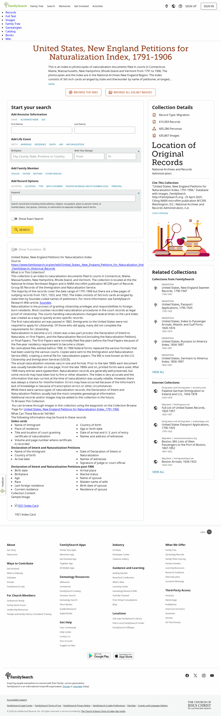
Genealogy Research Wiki (125, 591)
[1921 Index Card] (27, 506)
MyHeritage (171, 600)
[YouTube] (212, 675)
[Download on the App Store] (123, 655)
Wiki (8, 39)
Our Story (11, 550)
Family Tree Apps (68, 550)
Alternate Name (30, 119)
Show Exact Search (31, 218)
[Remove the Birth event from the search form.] (139, 151)
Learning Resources (174, 567)
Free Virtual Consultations (125, 600)
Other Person (53, 173)
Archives (117, 550)
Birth (14, 144)
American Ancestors (175, 608)
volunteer (78, 686)
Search (51, 6)
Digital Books (66, 613)
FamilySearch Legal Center (20, 705)
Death (52, 144)
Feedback (2, 482)
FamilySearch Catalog (70, 591)
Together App (66, 563)
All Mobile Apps (67, 567)
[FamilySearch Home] (15, 5)
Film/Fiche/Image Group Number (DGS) (87, 186)
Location (30, 186)
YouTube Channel (121, 595)
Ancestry (169, 595)
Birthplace (16, 150)
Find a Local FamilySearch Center (128, 623)
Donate (10, 582)
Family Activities (173, 563)
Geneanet (170, 613)
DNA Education (172, 576)
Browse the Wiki (86, 92)
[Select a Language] (173, 6)
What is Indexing (15, 573)
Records (11, 12)
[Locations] (166, 6)
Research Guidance (174, 572)
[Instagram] (203, 675)
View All (158, 372)
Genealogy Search (68, 600)
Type (41, 186)
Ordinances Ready (15, 600)
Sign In (209, 6)
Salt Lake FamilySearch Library (127, 618)
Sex (43, 119)
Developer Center (121, 554)
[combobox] (42, 156)
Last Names (80, 124)
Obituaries (65, 582)
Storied (168, 617)
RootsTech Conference (123, 577)
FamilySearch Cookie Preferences (109, 705)
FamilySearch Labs (16, 586)
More (52, 84)
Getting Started (120, 573)
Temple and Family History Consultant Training (29, 614)
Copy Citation (160, 213)
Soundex (45, 303)
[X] (195, 675)
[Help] (180, 6)
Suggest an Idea (67, 645)
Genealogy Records (174, 554)
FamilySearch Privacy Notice (76, 705)
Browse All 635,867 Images (133, 92)
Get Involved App (68, 559)
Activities (98, 6)
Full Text (11, 16)
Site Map (131, 705)
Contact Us (65, 636)
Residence (40, 144)
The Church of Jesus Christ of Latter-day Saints (103, 711)
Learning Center (120, 586)
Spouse (15, 173)
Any (61, 144)
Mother (37, 173)
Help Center (65, 632)
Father (26, 173)
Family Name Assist (16, 605)
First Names (17, 124)
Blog (115, 604)
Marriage (26, 144)
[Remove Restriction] (139, 193)
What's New (118, 582)
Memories (64, 6)
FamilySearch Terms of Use (48, 705)
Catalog (11, 31)
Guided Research (68, 608)
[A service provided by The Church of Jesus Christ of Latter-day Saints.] (199, 705)
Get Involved (81, 6)
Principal (117, 186)
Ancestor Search (68, 595)
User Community (68, 627)
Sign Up (190, 6)
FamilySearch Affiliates (123, 627)
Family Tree (36, 6)
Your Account (66, 641)
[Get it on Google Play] (98, 656)
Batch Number (54, 186)
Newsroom (12, 554)
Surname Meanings (174, 581)
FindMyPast (170, 604)
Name (14, 119)
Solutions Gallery (121, 559)
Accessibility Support (17, 699)
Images (10, 20)
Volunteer (11, 577)
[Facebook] (187, 675)
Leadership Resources (17, 609)
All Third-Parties (173, 622)
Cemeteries (65, 586)
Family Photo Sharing (175, 559)
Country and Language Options (153, 705)
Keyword (16, 186)
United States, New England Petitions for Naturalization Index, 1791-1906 (71, 409)
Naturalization (75, 144)
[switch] (14, 219)
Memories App (67, 554)
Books (10, 35)
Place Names (66, 604)
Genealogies (14, 27)
